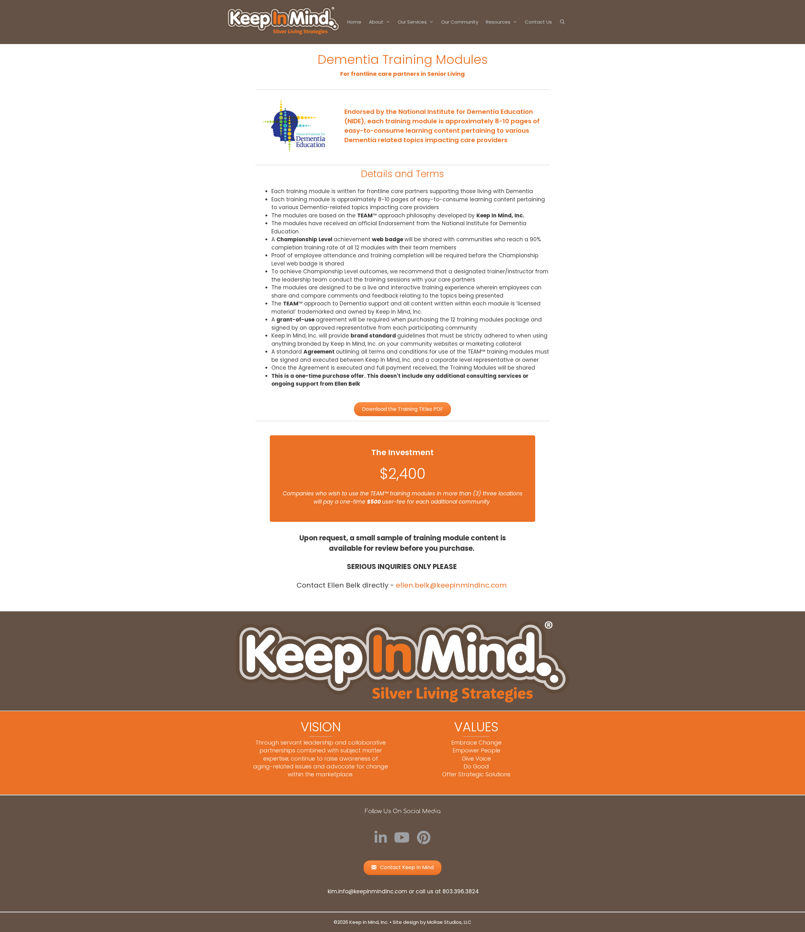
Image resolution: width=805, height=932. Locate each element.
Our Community (459, 22)
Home (354, 22)
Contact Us (538, 22)
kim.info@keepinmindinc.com (367, 891)
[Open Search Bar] (562, 22)
